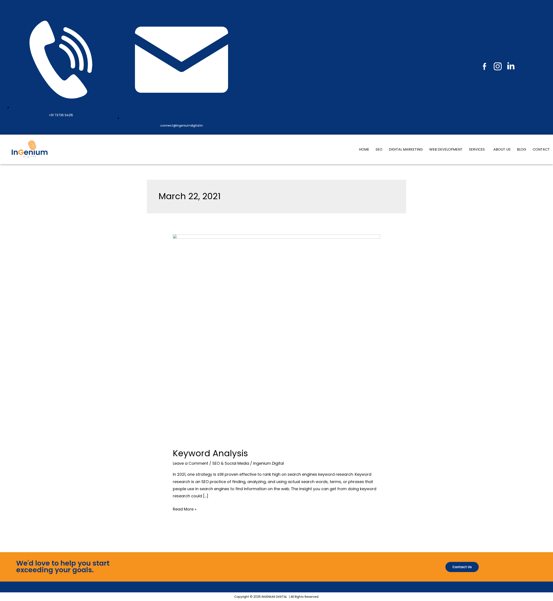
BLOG (521, 149)
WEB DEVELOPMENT (445, 149)
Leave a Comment (190, 463)
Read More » (184, 509)
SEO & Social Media (230, 463)
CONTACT (541, 149)
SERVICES (477, 149)
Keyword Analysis (210, 453)
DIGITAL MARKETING (406, 149)
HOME (364, 149)
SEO (379, 149)
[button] (478, 149)
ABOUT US (501, 149)
